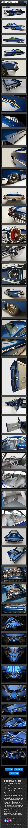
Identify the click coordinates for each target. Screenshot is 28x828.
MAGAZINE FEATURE (14, 773)
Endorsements (18, 769)
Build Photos (9, 769)
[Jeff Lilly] (9, 2)
